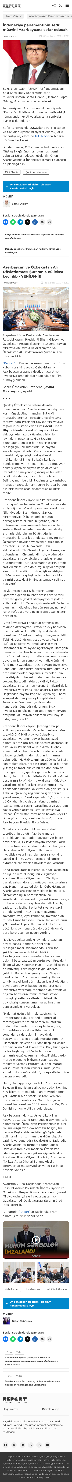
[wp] (13, 222)
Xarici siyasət (10, 36)
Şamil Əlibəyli (20, 203)
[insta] (14, 1445)
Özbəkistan (12, 1289)
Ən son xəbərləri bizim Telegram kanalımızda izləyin (30, 186)
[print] (42, 222)
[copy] (49, 222)
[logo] (12, 5)
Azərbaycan (33, 1289)
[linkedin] (35, 222)
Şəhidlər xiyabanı (36, 172)
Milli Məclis (42, 136)
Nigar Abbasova (22, 1321)
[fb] (5, 222)
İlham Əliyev (13, 16)
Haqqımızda (10, 1409)
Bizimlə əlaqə (50, 1409)
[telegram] (20, 222)
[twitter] (27, 222)
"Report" (9, 363)
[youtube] (47, 1445)
